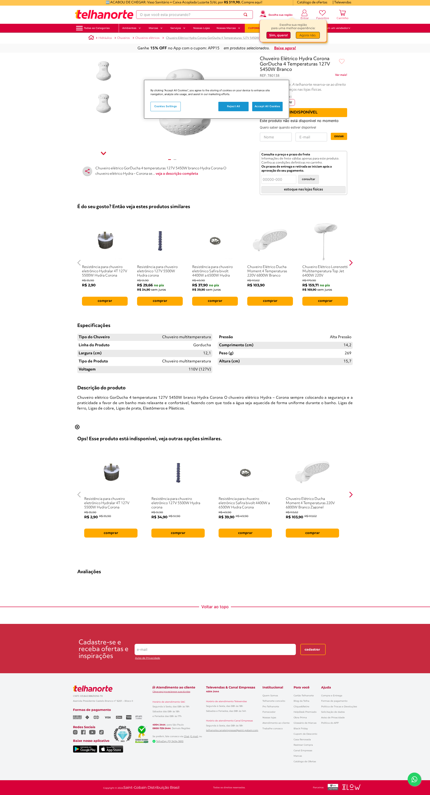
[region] (216, 99)
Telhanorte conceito (273, 700)
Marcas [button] (153, 28)
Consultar (308, 179)
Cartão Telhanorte (304, 695)
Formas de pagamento (334, 700)
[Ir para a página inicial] (104, 14)
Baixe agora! (285, 48)
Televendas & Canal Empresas (230, 687)
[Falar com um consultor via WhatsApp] (414, 779)
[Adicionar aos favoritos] (341, 61)
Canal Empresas (303, 750)
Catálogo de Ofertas (305, 761)
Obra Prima (300, 717)
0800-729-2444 (162, 728)
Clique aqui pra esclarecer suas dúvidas (171, 691)
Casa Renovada (302, 739)
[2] (175, 159)
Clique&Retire (301, 706)
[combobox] (194, 14)
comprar (105, 301)
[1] (169, 159)
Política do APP (330, 722)
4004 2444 (159, 724)
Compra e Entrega (331, 695)
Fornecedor (268, 711)
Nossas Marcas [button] (226, 28)
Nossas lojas (269, 717)
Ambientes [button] (129, 28)
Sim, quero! (278, 35)
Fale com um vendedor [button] (333, 28)
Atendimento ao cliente (276, 722)
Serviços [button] (175, 28)
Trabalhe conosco (272, 728)
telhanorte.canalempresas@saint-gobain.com (232, 730)
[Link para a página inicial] (91, 38)
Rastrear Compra (303, 744)
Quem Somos (270, 695)
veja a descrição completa (177, 174)
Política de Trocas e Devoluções (339, 706)
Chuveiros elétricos (147, 38)
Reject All (233, 106)
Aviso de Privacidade (147, 658)
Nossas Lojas (201, 28)
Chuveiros (123, 38)
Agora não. (307, 35)
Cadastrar (312, 649)
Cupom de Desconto (305, 733)
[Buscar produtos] (246, 15)
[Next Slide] (351, 263)
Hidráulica (105, 38)
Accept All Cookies (267, 106)
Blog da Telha (301, 700)
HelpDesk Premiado (305, 711)
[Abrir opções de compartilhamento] (87, 171)
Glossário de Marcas (305, 722)
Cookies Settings (165, 106)
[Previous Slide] (79, 263)
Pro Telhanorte (270, 706)
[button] (97, 28)
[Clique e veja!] (341, 75)
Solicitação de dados (333, 711)
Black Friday (301, 728)
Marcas (298, 755)
